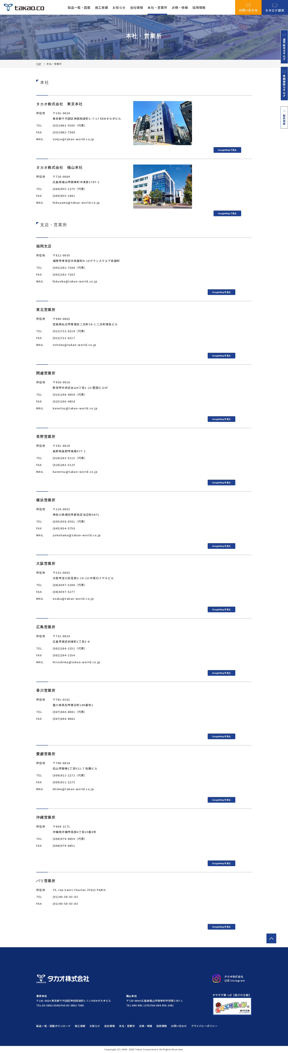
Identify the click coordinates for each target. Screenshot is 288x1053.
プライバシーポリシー (204, 1026)
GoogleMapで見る (227, 149)
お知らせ (119, 7)
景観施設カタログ (284, 86)
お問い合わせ (248, 10)
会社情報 (136, 7)
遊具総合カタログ (284, 49)
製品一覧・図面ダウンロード (53, 1026)
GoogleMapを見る (221, 292)
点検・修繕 (180, 7)
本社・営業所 (157, 7)
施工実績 (101, 7)
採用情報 (199, 7)
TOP (38, 63)
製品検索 (284, 119)
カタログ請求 (274, 10)
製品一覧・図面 (79, 7)
